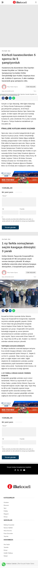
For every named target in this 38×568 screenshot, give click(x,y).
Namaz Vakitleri (8, 527)
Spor (35, 91)
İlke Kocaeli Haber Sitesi (26, 563)
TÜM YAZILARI (30, 86)
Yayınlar (6, 536)
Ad (3, 209)
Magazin (6, 514)
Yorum (4, 196)
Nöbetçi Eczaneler (9, 525)
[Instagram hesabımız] (21, 470)
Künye (5, 550)
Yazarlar (6, 547)
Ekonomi (6, 505)
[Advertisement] (19, 26)
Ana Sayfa (7, 544)
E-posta (22, 209)
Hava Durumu (8, 530)
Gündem (6, 502)
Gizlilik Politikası (8, 553)
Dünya (5, 516)
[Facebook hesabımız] (15, 470)
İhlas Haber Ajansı (12, 86)
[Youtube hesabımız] (24, 470)
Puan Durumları (8, 533)
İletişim (6, 556)
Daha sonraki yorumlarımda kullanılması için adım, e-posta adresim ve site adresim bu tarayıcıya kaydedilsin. (18, 220)
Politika (6, 511)
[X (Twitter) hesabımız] (18, 470)
